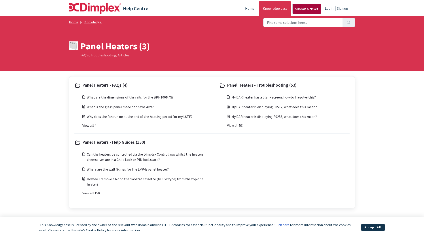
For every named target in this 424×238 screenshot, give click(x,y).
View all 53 (235, 125)
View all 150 (91, 193)
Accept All (373, 227)
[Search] (349, 22)
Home (249, 8)
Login (329, 8)
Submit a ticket (306, 9)
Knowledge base (275, 8)
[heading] (142, 85)
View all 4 (89, 125)
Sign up (342, 8)
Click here (281, 225)
